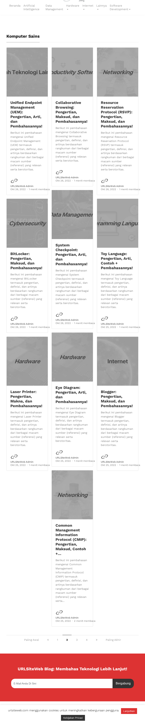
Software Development (119, 7)
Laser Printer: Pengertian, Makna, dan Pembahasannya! (26, 398)
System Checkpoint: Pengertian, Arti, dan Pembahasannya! (71, 254)
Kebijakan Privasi (73, 717)
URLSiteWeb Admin (21, 186)
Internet (87, 5)
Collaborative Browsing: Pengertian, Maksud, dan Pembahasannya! (71, 112)
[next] (96, 639)
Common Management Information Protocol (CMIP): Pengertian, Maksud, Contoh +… (71, 539)
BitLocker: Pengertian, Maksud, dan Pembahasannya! (26, 260)
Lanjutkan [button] (129, 711)
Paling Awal (31, 639)
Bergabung (123, 683)
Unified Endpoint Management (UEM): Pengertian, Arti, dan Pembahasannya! (26, 114)
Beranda (14, 5)
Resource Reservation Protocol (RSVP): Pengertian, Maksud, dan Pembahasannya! (117, 114)
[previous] (48, 639)
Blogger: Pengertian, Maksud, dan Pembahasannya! (117, 398)
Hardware (72, 5)
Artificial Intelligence (31, 7)
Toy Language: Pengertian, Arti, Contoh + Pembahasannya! (117, 260)
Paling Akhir (113, 639)
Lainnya (101, 5)
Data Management (54, 7)
